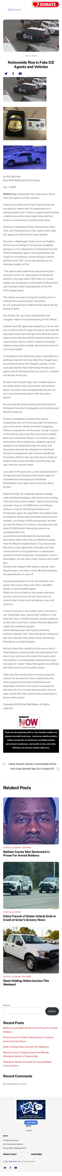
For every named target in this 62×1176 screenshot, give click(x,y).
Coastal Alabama (12, 848)
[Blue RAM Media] (14, 10)
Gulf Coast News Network (13, 1144)
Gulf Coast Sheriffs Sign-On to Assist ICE (32, 768)
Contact (29, 1131)
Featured (26, 848)
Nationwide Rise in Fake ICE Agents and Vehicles (31, 64)
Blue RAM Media (11, 1162)
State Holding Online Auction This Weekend (26, 1047)
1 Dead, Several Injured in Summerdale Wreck (32, 764)
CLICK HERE (31, 1122)
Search (6, 1005)
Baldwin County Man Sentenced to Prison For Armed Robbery (26, 853)
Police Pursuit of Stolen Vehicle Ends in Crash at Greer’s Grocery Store (29, 918)
